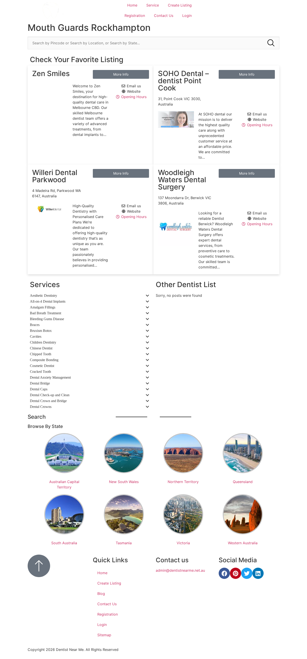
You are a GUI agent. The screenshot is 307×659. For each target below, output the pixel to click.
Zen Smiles (51, 73)
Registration (135, 15)
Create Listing (180, 5)
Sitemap (104, 635)
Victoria (183, 543)
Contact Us (163, 15)
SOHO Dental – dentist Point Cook (183, 80)
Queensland (243, 481)
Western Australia (243, 543)
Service (152, 5)
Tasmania (124, 543)
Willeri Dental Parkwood (54, 176)
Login (187, 15)
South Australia (64, 543)
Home (132, 5)
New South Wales (124, 481)
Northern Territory (183, 481)
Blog (101, 593)
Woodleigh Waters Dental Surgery (182, 179)
